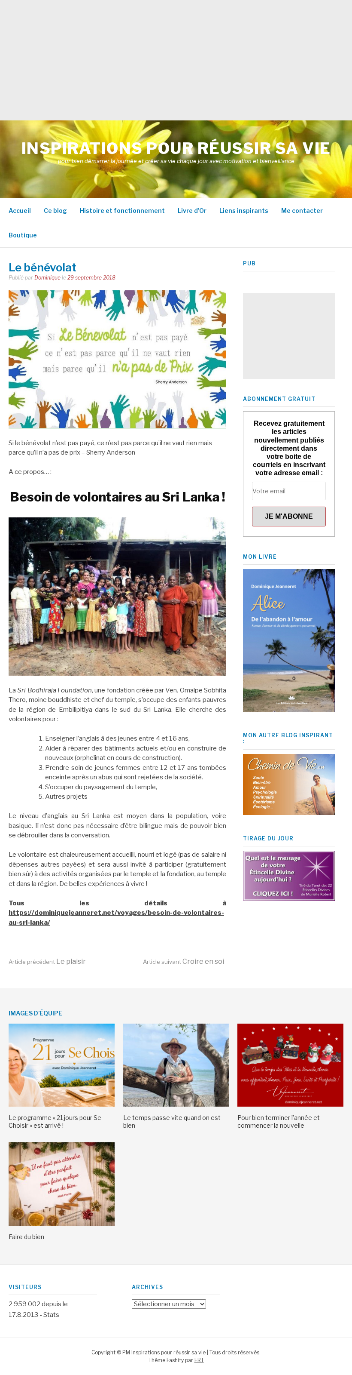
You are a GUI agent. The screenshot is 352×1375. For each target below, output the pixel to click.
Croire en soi (183, 961)
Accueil (20, 210)
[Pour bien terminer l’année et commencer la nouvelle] (290, 1104)
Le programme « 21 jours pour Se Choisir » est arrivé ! (55, 1121)
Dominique (47, 277)
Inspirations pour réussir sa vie (176, 148)
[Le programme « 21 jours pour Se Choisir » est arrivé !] (62, 1104)
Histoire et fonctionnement (122, 210)
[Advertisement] (176, 60)
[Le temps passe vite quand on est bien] (176, 1104)
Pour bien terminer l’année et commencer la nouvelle (278, 1121)
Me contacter (302, 210)
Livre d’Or (192, 210)
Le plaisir (47, 961)
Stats (51, 1315)
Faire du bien (26, 1236)
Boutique (23, 235)
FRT (199, 1360)
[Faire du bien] (62, 1223)
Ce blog (55, 210)
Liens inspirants (243, 210)
